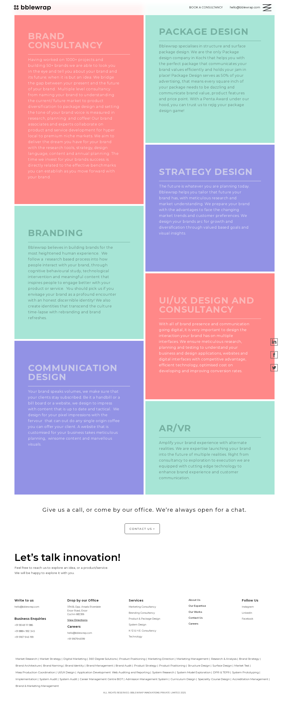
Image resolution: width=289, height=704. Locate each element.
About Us (194, 600)
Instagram (248, 606)
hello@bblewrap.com (26, 606)
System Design (137, 624)
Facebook (247, 618)
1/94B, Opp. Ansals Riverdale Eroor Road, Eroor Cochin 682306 (84, 610)
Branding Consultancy (142, 612)
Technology (135, 636)
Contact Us (196, 617)
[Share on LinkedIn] (274, 341)
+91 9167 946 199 (23, 637)
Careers (193, 623)
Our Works (195, 611)
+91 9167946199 (76, 638)
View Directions (77, 620)
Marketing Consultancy (142, 606)
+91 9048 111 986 (23, 625)
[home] (33, 7)
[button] (266, 7)
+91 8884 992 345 (24, 631)
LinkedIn (247, 612)
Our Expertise (197, 605)
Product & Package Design (144, 618)
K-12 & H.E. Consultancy (142, 630)
